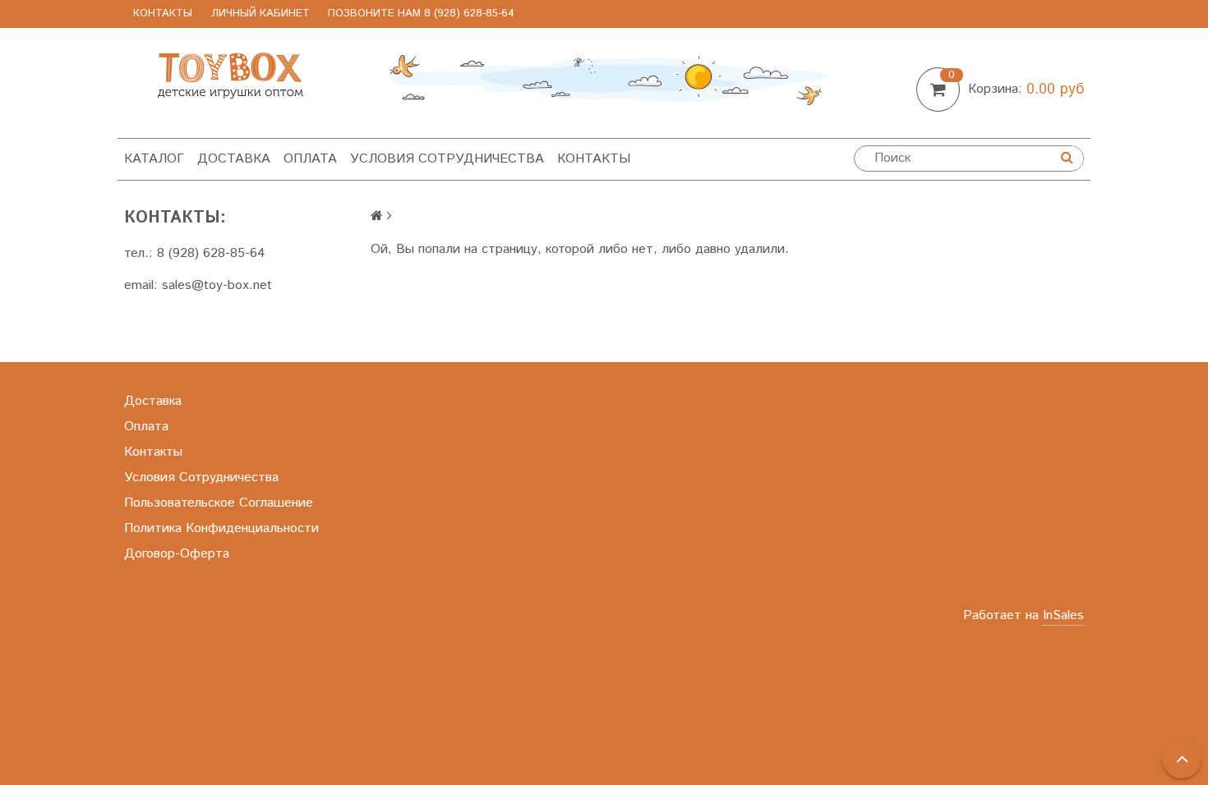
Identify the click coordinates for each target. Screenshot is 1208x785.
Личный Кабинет (260, 13)
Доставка (233, 158)
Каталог (154, 158)
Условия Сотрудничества (447, 158)
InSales (1063, 615)
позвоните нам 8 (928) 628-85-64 (421, 13)
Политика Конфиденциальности (221, 528)
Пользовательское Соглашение (218, 502)
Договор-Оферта (176, 553)
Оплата (310, 158)
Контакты (162, 13)
